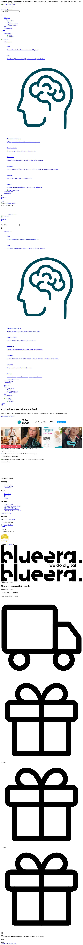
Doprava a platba (8, 504)
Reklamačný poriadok (9, 507)
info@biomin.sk (8, 9)
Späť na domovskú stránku (7, 416)
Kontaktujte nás (8, 28)
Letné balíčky (7, 193)
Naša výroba (7, 18)
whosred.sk (10, 544)
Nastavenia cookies (6, 513)
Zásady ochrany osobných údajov (12, 510)
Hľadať (3, 11)
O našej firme (10, 21)
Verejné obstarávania (12, 23)
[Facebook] (1, 31)
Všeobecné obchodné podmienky (12, 506)
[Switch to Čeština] (9, 35)
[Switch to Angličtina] (10, 36)
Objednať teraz (12, 943)
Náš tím (9, 22)
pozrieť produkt (16, 2)
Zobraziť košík (5, 943)
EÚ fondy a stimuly (12, 25)
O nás (5, 19)
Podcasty (6, 498)
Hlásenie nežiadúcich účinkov (11, 509)
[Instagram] (2, 31)
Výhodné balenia (8, 191)
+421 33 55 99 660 (10, 4)
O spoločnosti (7, 494)
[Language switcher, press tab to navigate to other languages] (7, 33)
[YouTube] (4, 31)
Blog (5, 26)
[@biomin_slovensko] (19, 422)
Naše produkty (7, 42)
